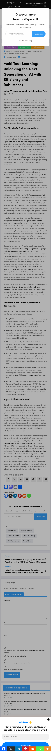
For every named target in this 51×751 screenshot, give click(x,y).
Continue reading (25, 41)
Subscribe (39, 33)
